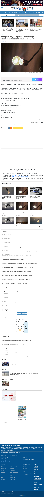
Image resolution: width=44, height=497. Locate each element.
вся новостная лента (22, 313)
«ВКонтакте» (15, 176)
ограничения (30, 124)
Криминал (12, 468)
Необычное (12, 479)
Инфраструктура (13, 475)
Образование (13, 470)
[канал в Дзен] (7, 461)
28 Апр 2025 (2, 41)
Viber (19, 175)
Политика (3, 466)
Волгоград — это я (37, 472)
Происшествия (7, 12)
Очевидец (3, 479)
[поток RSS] (9, 461)
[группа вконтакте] (3, 461)
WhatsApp (14, 175)
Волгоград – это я (7, 379)
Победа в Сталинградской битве (26, 470)
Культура (38, 12)
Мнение (4, 359)
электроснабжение (38, 124)
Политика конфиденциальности (29, 491)
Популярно (5, 336)
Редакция (25, 457)
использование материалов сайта (7, 493)
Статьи (36, 466)
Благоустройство (16, 12)
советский (17, 124)
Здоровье (24, 12)
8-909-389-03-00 (29, 170)
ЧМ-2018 (25, 466)
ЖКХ (33, 12)
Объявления (37, 478)
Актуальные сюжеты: (9, 15)
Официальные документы (28, 459)
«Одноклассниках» (24, 176)
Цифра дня (5, 389)
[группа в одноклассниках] (5, 461)
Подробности (37, 464)
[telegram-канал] (1, 461)
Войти (36, 489)
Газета (4, 404)
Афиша (4, 369)
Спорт (29, 12)
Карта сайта (36, 487)
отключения (23, 124)
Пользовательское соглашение (17, 491)
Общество (3, 472)
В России (4, 423)
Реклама (35, 482)
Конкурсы (36, 476)
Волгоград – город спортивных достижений (27, 474)
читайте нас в (17, 127)
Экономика (3, 468)
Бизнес (2, 470)
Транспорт (12, 477)
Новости (4, 232)
